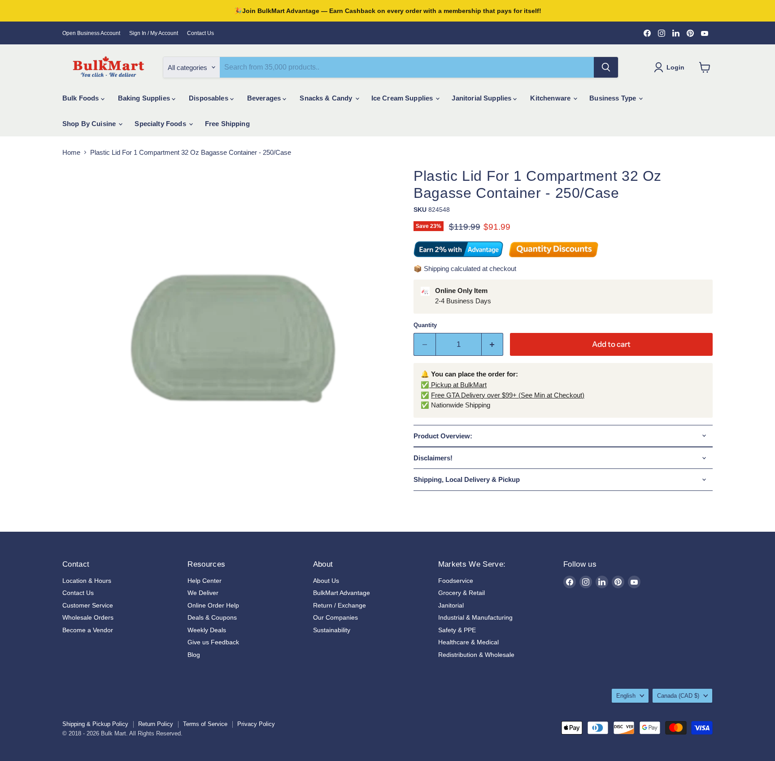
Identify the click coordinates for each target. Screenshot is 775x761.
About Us (326, 580)
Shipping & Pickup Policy (95, 724)
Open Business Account (91, 33)
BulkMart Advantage (341, 592)
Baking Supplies (145, 98)
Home (71, 152)
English (626, 695)
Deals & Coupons (212, 617)
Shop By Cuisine (90, 123)
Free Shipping (227, 123)
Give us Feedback (213, 642)
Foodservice (455, 580)
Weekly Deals (206, 630)
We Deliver (202, 592)
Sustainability (331, 630)
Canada (678, 695)
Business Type (613, 98)
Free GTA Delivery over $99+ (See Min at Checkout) (507, 395)
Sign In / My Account (153, 33)
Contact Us (200, 33)
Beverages (265, 98)
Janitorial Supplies (482, 98)
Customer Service (87, 605)
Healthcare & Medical (468, 642)
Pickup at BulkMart (458, 385)
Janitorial (451, 605)
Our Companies (335, 617)
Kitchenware (551, 98)
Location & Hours (86, 580)
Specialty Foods (161, 123)
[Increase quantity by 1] (493, 344)
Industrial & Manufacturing (475, 617)
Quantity (425, 325)
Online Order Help (213, 605)
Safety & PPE (457, 630)
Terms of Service (205, 724)
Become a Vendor (87, 630)
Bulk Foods (81, 98)
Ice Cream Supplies (403, 98)
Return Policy (155, 724)
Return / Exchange (339, 605)
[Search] (606, 67)
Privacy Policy (256, 724)
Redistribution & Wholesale (476, 654)
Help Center (204, 580)
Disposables (209, 98)
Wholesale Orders (87, 617)
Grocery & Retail (461, 592)
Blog (193, 654)
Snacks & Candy (327, 98)
